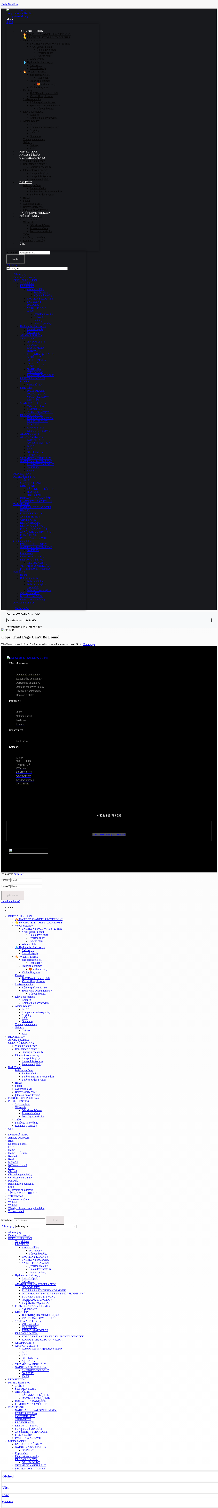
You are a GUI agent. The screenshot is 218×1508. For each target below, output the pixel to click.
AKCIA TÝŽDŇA (23, 602)
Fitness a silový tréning (32, 599)
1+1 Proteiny (41, 292)
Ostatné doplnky (22, 541)
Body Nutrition (9, 4)
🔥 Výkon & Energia (26, 956)
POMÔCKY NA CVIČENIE (36, 501)
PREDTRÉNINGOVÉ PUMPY (32, 1305)
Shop (11, 1186)
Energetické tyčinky (32, 1061)
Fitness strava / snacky (32, 556)
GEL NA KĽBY (36, 562)
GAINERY (33, 467)
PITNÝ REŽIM (28, 535)
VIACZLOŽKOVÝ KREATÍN (38, 398)
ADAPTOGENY (29, 433)
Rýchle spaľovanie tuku (35, 987)
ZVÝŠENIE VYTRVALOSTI (36, 531)
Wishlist (7, 1502)
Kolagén (26, 999)
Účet (5, 1487)
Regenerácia (26, 553)
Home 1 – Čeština (18, 1153)
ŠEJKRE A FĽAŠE (31, 482)
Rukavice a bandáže (26, 1125)
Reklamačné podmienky (21, 1183)
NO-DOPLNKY (36, 341)
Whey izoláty (29, 944)
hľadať (15, 259)
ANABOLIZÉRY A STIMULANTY (31, 337)
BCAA (31, 446)
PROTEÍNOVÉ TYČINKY (35, 568)
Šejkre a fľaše (22, 1104)
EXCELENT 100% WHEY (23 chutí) (42, 928)
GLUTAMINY (35, 452)
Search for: (12, 252)
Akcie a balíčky (35, 289)
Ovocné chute (36, 940)
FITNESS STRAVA (31, 513)
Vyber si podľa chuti (33, 931)
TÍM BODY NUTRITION (22, 1192)
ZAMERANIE (21, 504)
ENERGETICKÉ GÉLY (40, 464)
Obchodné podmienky (20, 1174)
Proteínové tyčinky (32, 1064)
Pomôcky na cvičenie (26, 1122)
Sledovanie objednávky (20, 1189)
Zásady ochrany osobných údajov (26, 1208)
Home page (89, 644)
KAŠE (30, 470)
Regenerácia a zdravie (27, 1048)
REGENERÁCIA (30, 522)
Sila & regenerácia (32, 959)
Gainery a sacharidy (32, 1052)
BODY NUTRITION (25, 280)
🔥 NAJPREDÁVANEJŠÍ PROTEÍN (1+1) (39, 919)
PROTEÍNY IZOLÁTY (40, 298)
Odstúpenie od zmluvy (20, 1177)
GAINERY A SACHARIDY (36, 461)
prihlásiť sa (12, 895)
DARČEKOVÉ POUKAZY (24, 1098)
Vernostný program (18, 1199)
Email (5, 879)
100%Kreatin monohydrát (36, 978)
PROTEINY (27, 286)
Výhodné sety (34, 384)
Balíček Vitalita (35, 581)
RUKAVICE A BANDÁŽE (35, 498)
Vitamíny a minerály (26, 1024)
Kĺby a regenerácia (25, 996)
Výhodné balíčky (43, 295)
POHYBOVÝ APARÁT (33, 528)
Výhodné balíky (35, 406)
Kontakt (12, 1156)
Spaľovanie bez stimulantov (37, 990)
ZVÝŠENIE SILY (30, 516)
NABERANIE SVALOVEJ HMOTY (36, 1410)
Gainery (19, 1027)
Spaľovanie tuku (24, 984)
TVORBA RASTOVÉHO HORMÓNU (35, 347)
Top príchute (27, 283)
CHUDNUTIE (28, 519)
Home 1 (12, 1149)
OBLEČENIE (28, 485)
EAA (30, 449)
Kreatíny (19, 975)
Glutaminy (27, 1021)
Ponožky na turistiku (33, 1116)
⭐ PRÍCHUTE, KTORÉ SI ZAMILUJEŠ (38, 922)
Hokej (23, 574)
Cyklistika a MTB (30, 593)
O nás (11, 1168)
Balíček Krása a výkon (39, 590)
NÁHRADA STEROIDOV (35, 371)
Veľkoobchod (15, 1195)
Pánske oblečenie (31, 1113)
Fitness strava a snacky (27, 1055)
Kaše (24, 1033)
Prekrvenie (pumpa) (32, 965)
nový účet (19, 873)
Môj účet (13, 1162)
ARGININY (34, 455)
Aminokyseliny (23, 1005)
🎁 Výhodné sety (38, 969)
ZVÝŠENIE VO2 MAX (40, 375)
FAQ (11, 1146)
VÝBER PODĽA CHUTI (36, 1262)
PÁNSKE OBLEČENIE (40, 488)
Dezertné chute (37, 937)
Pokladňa (13, 1180)
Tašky (18, 1119)
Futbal (18, 1085)
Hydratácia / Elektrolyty (33, 326)
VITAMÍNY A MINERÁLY (35, 458)
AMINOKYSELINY (31, 436)
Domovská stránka (18, 1134)
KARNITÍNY (34, 409)
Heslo (5, 886)
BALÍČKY (19, 571)
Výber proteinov (24, 925)
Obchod (8, 1476)
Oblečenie (20, 1107)
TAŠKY (24, 479)
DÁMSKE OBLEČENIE (34, 494)
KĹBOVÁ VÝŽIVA (31, 415)
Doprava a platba (17, 1143)
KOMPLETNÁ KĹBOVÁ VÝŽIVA (38, 429)
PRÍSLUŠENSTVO (24, 476)
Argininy (27, 1015)
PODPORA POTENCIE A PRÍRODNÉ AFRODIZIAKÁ (40, 356)
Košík (11, 1159)
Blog (10, 1140)
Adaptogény (35, 962)
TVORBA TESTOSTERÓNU (38, 365)
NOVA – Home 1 (17, 1165)
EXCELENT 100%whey (34, 303)
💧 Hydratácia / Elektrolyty (30, 947)
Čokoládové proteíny (40, 319)
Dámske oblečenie (32, 1110)
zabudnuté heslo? (10, 901)
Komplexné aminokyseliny (36, 1012)
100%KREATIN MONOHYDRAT (37, 392)
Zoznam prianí (16, 1211)
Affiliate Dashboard (18, 1137)
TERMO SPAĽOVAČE (40, 412)
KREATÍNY (27, 387)
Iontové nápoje (35, 329)
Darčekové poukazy (24, 277)
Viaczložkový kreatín (33, 981)
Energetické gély (31, 1058)
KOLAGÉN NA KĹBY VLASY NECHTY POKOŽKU (40, 421)
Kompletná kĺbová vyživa (36, 1002)
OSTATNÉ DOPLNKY (21, 1042)
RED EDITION (22, 473)
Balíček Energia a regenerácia (36, 586)
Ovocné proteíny (43, 323)
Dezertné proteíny (43, 313)
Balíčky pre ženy (29, 578)
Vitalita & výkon (31, 972)
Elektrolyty (33, 332)
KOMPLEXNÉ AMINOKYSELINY (38, 441)
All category (20, 274)
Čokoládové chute (38, 934)
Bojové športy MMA (31, 596)
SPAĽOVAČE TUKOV (33, 403)
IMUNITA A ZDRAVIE (33, 538)
